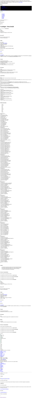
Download (1, 365)
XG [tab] (2, 106)
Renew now (2, 383)
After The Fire (5, 294)
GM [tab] (2, 104)
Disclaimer (1, 352)
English (5, 378)
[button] (2, 9)
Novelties (3, 14)
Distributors (1, 356)
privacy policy (20, 2)
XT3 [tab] (2, 108)
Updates (3, 17)
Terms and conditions (3, 351)
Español (8, 378)
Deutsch (2, 378)
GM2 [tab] (2, 105)
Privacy (1, 353)
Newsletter (1, 371)
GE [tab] (2, 111)
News (1, 367)
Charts (3, 18)
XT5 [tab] (2, 109)
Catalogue (3, 15)
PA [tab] (2, 110)
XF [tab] (2, 107)
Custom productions (3, 363)
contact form (4, 359)
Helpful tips (1, 366)
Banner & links (2, 355)
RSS (1, 370)
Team (1, 354)
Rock (1, 51)
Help (1, 364)
